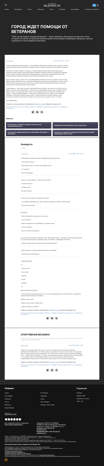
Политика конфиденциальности (13, 451)
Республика (18, 9)
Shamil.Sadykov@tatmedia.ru (14, 424)
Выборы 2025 (81, 396)
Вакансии (8, 405)
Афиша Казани (9, 408)
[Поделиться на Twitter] (33, 112)
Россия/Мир (75, 9)
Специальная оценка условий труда (15, 452)
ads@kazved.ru (41, 433)
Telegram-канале (40, 104)
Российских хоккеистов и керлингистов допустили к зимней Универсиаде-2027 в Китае (74, 133)
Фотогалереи (45, 402)
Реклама (79, 393)
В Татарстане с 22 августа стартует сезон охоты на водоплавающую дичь (24, 125)
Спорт (51, 9)
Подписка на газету (83, 398)
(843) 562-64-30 (49, 428)
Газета (29, 9)
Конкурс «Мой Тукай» (48, 405)
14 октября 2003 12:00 (75, 345)
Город (7, 9)
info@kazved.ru (41, 430)
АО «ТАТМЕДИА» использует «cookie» (15, 448)
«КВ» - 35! (80, 401)
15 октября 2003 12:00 (75, 153)
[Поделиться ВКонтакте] (37, 112)
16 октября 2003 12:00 (61, 61)
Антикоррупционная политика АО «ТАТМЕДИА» (18, 453)
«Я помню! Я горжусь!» (92, 9)
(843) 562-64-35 (54, 431)
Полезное (62, 9)
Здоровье (40, 9)
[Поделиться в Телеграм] (41, 112)
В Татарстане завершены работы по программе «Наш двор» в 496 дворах (28, 133)
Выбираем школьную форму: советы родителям (70, 125)
